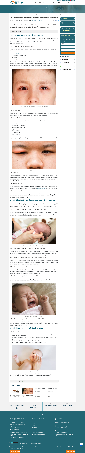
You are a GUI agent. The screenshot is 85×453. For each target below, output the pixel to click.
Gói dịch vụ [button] (49, 2)
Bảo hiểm (34, 425)
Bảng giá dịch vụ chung (37, 432)
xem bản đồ (22, 424)
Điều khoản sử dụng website (35, 443)
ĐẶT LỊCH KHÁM (71, 451)
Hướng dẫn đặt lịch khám (38, 429)
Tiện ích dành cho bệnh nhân (38, 434)
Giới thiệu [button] (36, 2)
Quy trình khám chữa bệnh (38, 423)
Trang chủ (31, 2)
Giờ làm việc (35, 427)
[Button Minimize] (57, 32)
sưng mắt (31, 41)
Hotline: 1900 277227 (15, 451)
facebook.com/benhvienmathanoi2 (21, 430)
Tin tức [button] (69, 2)
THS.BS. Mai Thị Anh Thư (36, 20)
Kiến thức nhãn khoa (65, 0)
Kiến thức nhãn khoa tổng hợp (32, 14)
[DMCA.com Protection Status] (14, 442)
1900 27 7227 (17, 426)
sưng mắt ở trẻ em (41, 188)
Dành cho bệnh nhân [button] (62, 2)
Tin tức (14, 14)
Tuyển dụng (59, 0)
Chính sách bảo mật (23, 443)
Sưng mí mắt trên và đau (17, 53)
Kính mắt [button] (55, 2)
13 (21, 381)
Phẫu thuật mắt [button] (42, 2)
